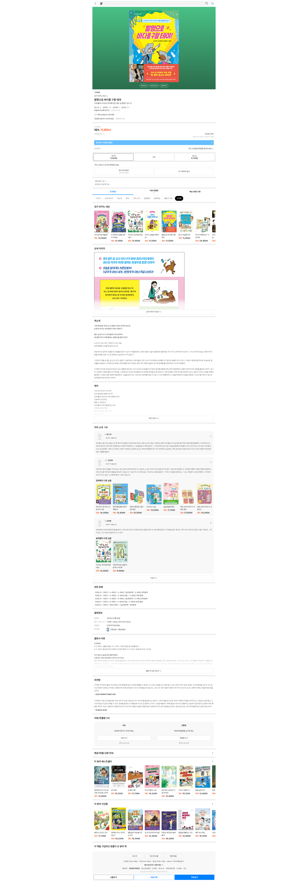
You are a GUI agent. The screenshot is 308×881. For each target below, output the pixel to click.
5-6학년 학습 (122, 602)
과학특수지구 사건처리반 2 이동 (118, 824)
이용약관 (124, 868)
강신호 (123, 107)
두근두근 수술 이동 (154, 499)
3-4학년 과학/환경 (136, 595)
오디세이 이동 (118, 781)
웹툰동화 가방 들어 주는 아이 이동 (135, 824)
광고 (184, 868)
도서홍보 (179, 868)
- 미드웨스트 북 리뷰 (100, 710)
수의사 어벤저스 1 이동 (185, 781)
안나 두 (96, 107)
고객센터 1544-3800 (130, 861)
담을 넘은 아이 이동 (202, 781)
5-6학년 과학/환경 (136, 602)
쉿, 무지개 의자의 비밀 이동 (152, 825)
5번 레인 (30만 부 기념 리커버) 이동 (169, 781)
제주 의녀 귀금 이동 (202, 824)
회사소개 (161, 868)
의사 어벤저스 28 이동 (152, 781)
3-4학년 (113, 592)
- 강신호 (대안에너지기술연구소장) (105, 694)
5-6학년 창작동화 (141, 598)
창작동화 (133, 605)
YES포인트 (98, 134)
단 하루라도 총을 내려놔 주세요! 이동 (118, 226)
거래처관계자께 (170, 868)
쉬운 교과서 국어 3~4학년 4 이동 (204, 499)
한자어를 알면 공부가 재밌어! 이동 (120, 499)
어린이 (105, 592)
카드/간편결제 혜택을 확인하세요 (200, 148)
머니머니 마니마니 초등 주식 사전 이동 (103, 499)
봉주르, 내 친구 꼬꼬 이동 (101, 825)
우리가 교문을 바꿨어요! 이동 (152, 226)
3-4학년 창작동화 (141, 592)
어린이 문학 (114, 605)
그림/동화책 (124, 605)
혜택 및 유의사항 (124, 743)
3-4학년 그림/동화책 (125, 592)
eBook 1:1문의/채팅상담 (175, 861)
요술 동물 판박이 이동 (170, 498)
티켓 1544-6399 (145, 861)
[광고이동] (207, 3)
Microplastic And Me (106, 114)
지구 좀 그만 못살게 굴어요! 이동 (135, 226)
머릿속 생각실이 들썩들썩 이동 (169, 825)
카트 (213, 3)
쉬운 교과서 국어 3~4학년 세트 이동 (187, 501)
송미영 (115, 107)
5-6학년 (113, 598)
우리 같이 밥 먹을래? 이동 (101, 226)
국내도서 (98, 592)
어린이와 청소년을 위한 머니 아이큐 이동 (120, 556)
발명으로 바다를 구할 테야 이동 (169, 226)
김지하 (105, 107)
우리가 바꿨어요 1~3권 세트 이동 (202, 229)
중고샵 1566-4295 (159, 861)
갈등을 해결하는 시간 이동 (185, 825)
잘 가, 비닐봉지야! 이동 (185, 226)
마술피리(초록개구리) (102, 110)
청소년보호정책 (146, 868)
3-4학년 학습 (123, 595)
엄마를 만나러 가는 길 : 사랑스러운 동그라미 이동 (101, 781)
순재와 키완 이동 (135, 781)
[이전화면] (95, 3)
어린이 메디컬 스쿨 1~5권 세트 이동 (137, 501)
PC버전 (154, 868)
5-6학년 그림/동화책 (125, 598)
